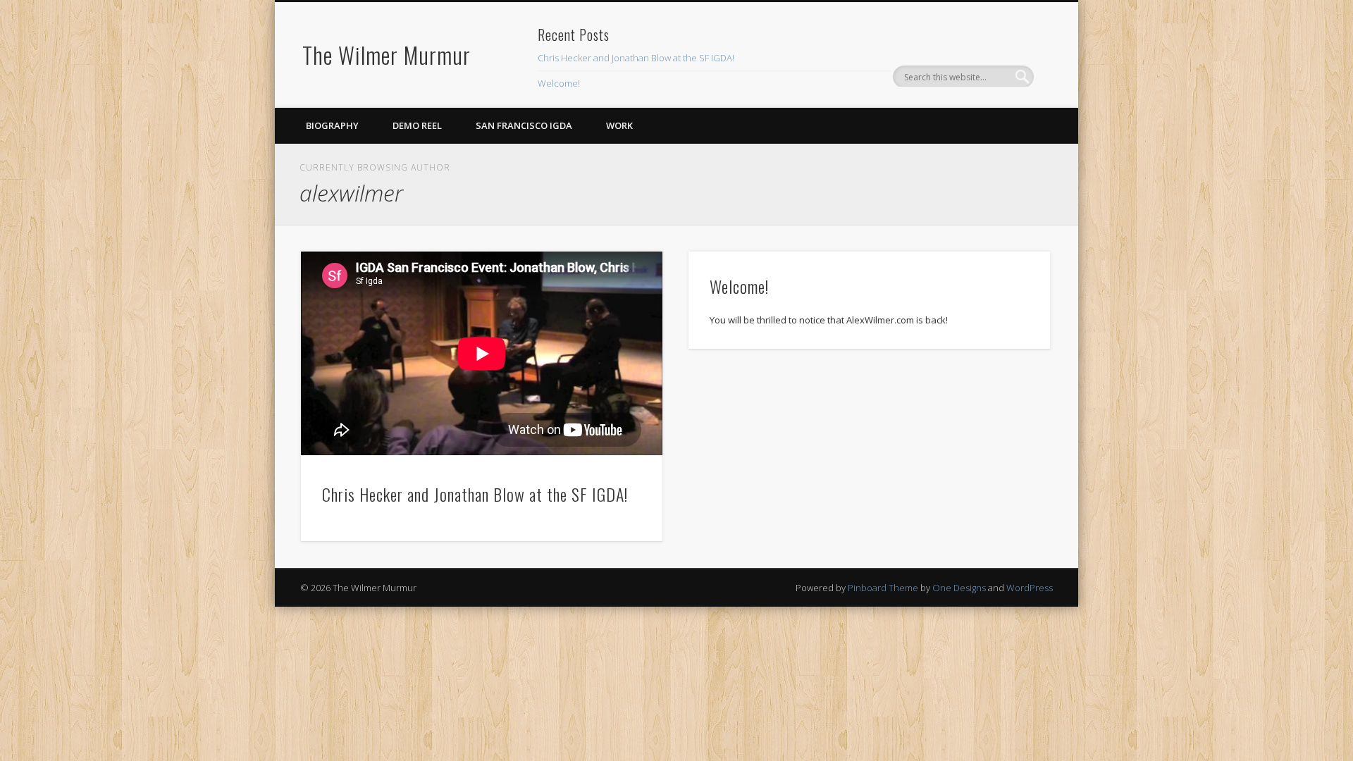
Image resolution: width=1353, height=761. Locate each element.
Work (619, 125)
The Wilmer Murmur (386, 54)
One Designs (959, 587)
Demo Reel (417, 125)
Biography (332, 125)
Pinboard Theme (883, 587)
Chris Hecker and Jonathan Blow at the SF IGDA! (636, 57)
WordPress (1029, 587)
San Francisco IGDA (524, 125)
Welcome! (559, 83)
